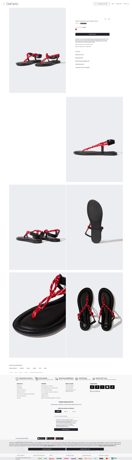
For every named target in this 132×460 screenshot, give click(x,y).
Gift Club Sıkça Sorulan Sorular (49, 392)
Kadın (58, 411)
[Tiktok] (112, 387)
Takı (40, 368)
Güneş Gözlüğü (13, 368)
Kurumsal (19, 386)
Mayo (45, 368)
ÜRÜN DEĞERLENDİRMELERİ (82, 61)
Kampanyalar (44, 396)
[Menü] (4, 4)
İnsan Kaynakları (21, 390)
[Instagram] (107, 387)
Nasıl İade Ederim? (47, 390)
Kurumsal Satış (21, 392)
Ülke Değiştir (96, 391)
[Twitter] (102, 387)
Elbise (34, 368)
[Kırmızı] (76, 29)
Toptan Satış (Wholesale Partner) (25, 394)
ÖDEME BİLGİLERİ (79, 64)
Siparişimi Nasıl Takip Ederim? (50, 388)
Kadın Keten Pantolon (39, 455)
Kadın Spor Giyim (86, 455)
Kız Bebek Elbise (70, 455)
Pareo (51, 455)
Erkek (66, 411)
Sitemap (19, 398)
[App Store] (41, 438)
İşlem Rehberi (44, 394)
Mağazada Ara (79, 54)
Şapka (28, 368)
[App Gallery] (59, 438)
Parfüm (22, 368)
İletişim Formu (69, 388)
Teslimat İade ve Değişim (82, 67)
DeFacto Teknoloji (21, 396)
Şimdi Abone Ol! (66, 429)
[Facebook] (97, 387)
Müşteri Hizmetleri (70, 390)
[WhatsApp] (92, 387)
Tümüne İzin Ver (85, 449)
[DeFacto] (12, 4)
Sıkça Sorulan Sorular (47, 386)
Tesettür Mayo (20, 455)
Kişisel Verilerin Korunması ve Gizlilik (50, 398)
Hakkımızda (20, 388)
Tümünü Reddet (47, 449)
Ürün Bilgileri (79, 58)
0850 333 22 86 (69, 391)
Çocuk (74, 411)
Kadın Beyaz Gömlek (104, 455)
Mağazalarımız (69, 386)
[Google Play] (50, 438)
